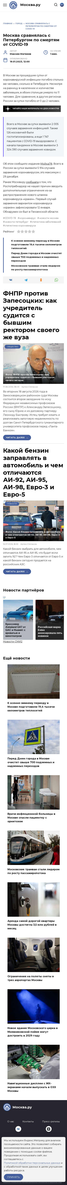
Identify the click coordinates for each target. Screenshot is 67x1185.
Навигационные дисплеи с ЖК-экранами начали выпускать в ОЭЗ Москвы (31, 1087)
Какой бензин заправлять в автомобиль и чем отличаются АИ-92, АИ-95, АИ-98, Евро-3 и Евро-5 (33, 472)
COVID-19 (10, 218)
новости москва (48, 218)
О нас (10, 1121)
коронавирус (27, 218)
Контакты (28, 1121)
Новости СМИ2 (12, 641)
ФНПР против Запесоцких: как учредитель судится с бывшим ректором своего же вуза (31, 315)
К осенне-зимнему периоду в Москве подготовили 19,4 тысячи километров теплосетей (36, 244)
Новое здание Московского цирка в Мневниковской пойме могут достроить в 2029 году (32, 1031)
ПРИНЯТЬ (13, 1177)
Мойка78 (46, 163)
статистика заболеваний (46, 221)
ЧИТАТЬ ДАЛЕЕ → (17, 437)
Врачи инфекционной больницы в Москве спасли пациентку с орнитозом (31, 817)
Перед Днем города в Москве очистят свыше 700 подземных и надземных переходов (36, 257)
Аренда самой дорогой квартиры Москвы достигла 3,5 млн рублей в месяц (32, 925)
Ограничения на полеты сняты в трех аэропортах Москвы (30, 978)
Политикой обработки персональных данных (32, 1162)
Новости (12, 504)
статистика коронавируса (20, 225)
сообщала (32, 182)
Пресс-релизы (51, 1121)
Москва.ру (30, 5)
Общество (12, 347)
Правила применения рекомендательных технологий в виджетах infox (32, 1182)
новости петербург (16, 221)
